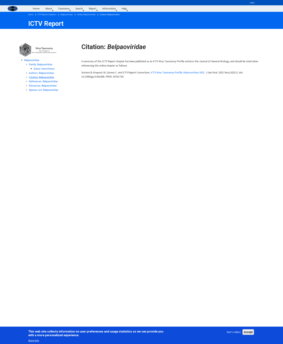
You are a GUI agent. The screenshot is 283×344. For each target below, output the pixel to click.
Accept (248, 332)
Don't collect (234, 332)
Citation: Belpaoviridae (41, 77)
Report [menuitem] (94, 9)
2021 (202, 72)
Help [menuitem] (126, 9)
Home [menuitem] (36, 8)
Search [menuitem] (80, 9)
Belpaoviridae (31, 60)
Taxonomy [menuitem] (65, 9)
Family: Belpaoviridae (40, 64)
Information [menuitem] (110, 9)
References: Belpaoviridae (43, 81)
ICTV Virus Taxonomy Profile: (167, 72)
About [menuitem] (50, 9)
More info (33, 340)
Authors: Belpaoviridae (41, 73)
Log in (252, 2)
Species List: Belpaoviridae (43, 90)
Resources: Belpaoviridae (43, 85)
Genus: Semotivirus (44, 68)
